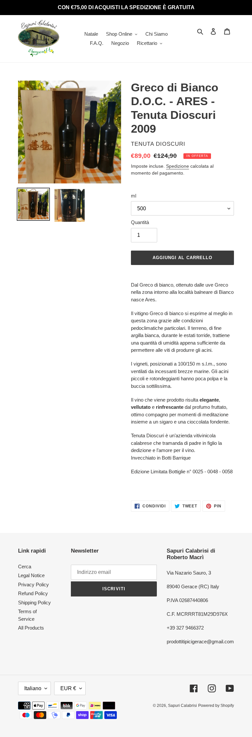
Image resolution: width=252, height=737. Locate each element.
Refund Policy (33, 593)
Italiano (32, 688)
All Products (31, 628)
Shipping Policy (34, 602)
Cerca (24, 566)
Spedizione (177, 166)
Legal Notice (31, 575)
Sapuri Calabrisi (182, 705)
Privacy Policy (33, 584)
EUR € (68, 688)
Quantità (140, 222)
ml (133, 195)
